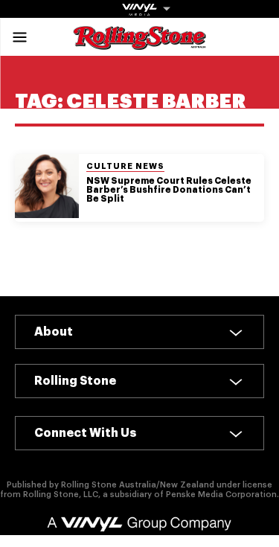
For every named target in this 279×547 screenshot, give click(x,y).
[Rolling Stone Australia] (140, 43)
